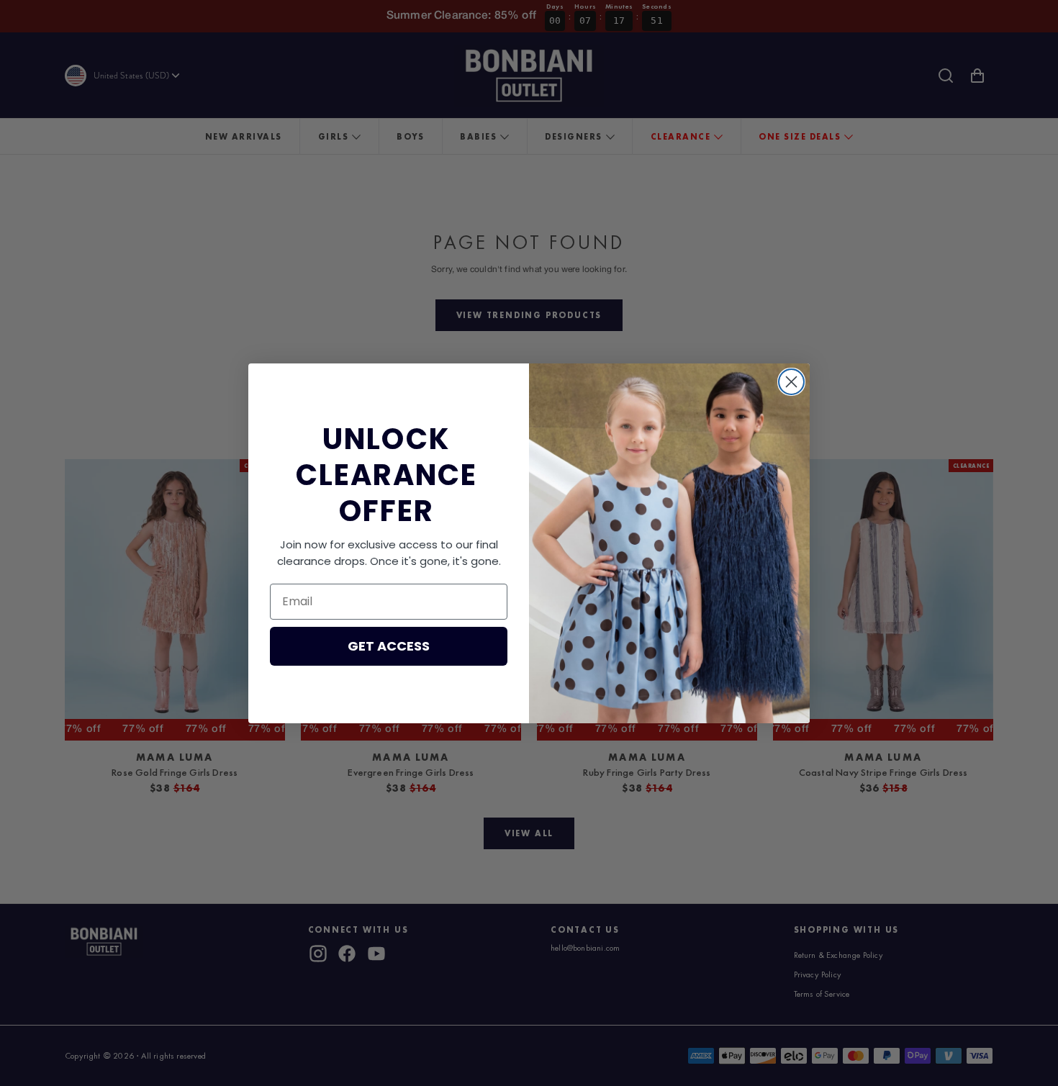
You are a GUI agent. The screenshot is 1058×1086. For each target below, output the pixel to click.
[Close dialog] (791, 381)
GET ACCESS (389, 646)
